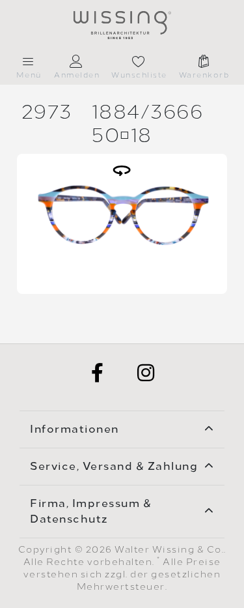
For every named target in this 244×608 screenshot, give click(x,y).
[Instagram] (146, 372)
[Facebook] (98, 372)
